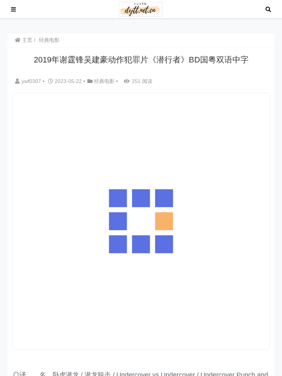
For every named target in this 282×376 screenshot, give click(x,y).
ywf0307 (32, 81)
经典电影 (49, 40)
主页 (26, 40)
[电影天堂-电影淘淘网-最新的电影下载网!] (141, 9)
